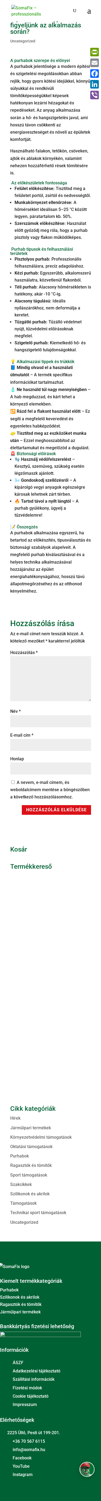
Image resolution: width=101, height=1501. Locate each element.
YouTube (21, 1466)
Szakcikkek (21, 1184)
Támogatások (23, 1203)
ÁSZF (18, 1362)
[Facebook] (94, 73)
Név (15, 711)
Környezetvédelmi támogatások (41, 1137)
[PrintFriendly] (94, 52)
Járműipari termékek (30, 1127)
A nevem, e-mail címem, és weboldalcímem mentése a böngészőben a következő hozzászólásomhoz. (50, 789)
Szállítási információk (33, 1379)
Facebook (22, 1457)
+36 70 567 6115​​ (29, 1441)
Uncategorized (22, 41)
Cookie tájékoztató (30, 1396)
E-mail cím (21, 735)
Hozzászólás (24, 652)
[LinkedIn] (94, 84)
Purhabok (19, 1156)
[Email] (94, 62)
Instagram (23, 1474)
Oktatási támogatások (31, 1146)
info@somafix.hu (29, 1449)
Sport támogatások (28, 1175)
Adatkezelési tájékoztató (36, 1371)
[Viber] (94, 95)
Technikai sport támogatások (38, 1212)
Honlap (17, 758)
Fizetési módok (27, 1387)
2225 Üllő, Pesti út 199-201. (33, 1432)
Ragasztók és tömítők (31, 1165)
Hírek (15, 1118)
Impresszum (25, 1404)
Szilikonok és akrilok (30, 1193)
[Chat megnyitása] (87, 1469)
